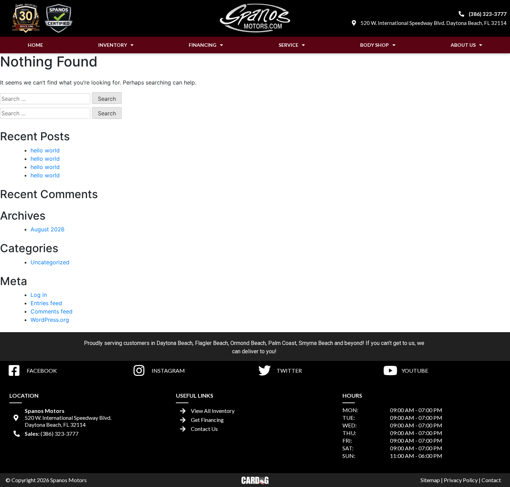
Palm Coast (282, 343)
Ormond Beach (248, 343)
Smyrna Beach (316, 343)
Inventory (112, 45)
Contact (491, 480)
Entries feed (46, 303)
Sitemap (430, 480)
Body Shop (374, 45)
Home (35, 45)
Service (288, 45)
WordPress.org (50, 319)
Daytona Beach (174, 343)
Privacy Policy (461, 480)
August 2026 (48, 229)
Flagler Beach (211, 343)
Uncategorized (50, 262)
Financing (202, 45)
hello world (45, 150)
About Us (463, 45)
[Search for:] (45, 98)
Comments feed (52, 311)
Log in (39, 294)
